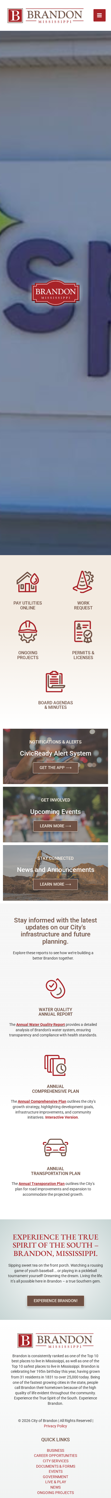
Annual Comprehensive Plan (55, 1089)
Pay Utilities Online (27, 605)
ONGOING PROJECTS (55, 1492)
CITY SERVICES (55, 1461)
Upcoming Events (55, 812)
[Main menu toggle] (99, 15)
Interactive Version (61, 1117)
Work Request (83, 605)
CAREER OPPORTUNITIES (55, 1455)
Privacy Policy (55, 1426)
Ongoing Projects (28, 655)
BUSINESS (55, 1450)
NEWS (55, 1487)
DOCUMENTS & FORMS (55, 1466)
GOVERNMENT (55, 1477)
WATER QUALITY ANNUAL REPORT (56, 1012)
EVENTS (56, 1471)
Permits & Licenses (83, 655)
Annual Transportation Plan (55, 1171)
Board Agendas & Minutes (55, 705)
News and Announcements (55, 870)
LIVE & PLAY (55, 1482)
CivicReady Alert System (55, 753)
